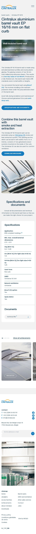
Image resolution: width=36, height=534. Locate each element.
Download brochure (10, 56)
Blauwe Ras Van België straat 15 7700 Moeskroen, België (12, 424)
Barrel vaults (22, 494)
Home (4, 494)
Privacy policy (6, 515)
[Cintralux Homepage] (9, 7)
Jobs (19, 506)
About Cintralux (7, 506)
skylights (5, 497)
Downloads (5, 509)
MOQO (26, 518)
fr (5, 528)
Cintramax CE (20, 135)
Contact (21, 503)
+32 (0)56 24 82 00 (10, 412)
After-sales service (24, 500)
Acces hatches (7, 500)
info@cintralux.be (9, 418)
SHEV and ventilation (25, 497)
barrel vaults (6, 15)
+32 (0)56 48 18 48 (10, 415)
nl (2, 528)
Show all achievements (21, 338)
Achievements (6, 503)
